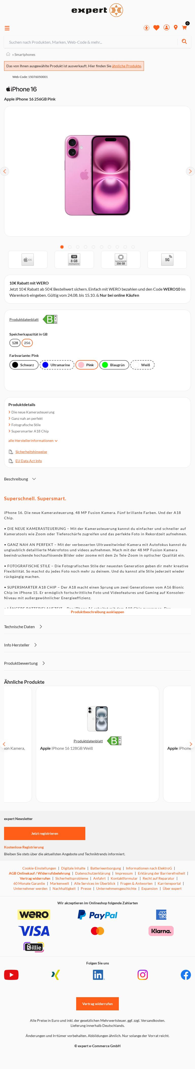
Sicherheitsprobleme (71, 878)
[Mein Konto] (167, 28)
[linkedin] (99, 975)
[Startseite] (8, 54)
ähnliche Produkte (126, 66)
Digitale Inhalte (73, 868)
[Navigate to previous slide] (4, 744)
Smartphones (23, 54)
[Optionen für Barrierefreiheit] (146, 28)
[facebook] (186, 975)
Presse (86, 888)
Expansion (149, 888)
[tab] (61, 246)
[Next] (190, 171)
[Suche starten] (184, 42)
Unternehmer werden (30, 888)
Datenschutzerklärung (92, 873)
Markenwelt (59, 883)
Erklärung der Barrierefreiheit (161, 873)
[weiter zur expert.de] (24, 1057)
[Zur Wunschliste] (156, 28)
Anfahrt (99, 878)
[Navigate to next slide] (191, 744)
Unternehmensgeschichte (116, 888)
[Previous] (4, 171)
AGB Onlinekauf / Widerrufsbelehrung (39, 873)
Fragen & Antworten (136, 883)
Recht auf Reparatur (158, 878)
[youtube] (11, 975)
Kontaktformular (124, 878)
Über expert (172, 888)
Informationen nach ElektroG (149, 868)
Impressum (124, 873)
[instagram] (143, 975)
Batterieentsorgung (105, 868)
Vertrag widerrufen (35, 878)
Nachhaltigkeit (64, 888)
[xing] (55, 975)
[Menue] (7, 28)
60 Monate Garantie (29, 883)
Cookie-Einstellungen (39, 868)
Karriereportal (169, 883)
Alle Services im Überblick (94, 883)
